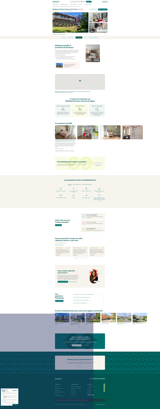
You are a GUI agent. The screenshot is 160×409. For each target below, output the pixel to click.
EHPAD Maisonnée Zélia (105, 323)
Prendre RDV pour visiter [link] (76, 345)
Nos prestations (78, 37)
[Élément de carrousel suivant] (103, 132)
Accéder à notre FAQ (59, 300)
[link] (98, 165)
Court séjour (54, 34)
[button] (79, 150)
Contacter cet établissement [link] (93, 37)
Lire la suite (58, 255)
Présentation (64, 37)
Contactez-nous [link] (58, 225)
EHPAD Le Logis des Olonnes (121, 323)
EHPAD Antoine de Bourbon (90, 323)
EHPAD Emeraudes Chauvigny (137, 323)
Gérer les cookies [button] (81, 404)
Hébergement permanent (61, 34)
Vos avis (85, 37)
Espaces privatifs (71, 37)
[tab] (70, 184)
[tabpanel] (80, 194)
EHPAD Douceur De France (59, 323)
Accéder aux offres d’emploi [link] (63, 281)
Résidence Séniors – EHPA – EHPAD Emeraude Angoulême (75, 323)
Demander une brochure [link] (102, 9)
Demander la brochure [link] (98, 163)
